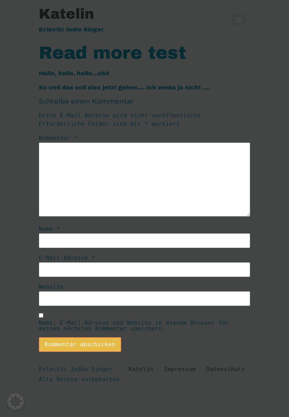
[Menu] (238, 19)
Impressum (180, 369)
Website (51, 287)
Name (49, 229)
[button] (15, 401)
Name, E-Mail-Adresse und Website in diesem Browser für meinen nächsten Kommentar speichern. (134, 325)
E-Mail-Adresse (67, 258)
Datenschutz (225, 369)
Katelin (66, 14)
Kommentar (58, 138)
